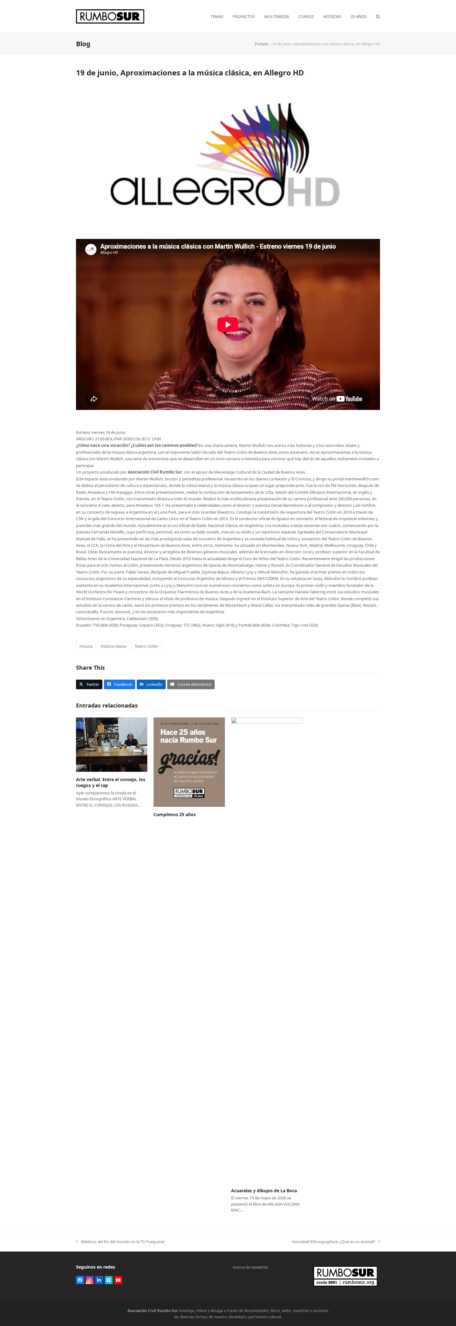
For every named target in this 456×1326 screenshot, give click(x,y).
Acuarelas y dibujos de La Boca (264, 1190)
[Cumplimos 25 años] (189, 761)
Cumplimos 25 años (175, 814)
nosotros (259, 1267)
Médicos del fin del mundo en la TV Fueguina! (120, 1242)
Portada (261, 44)
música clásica (113, 646)
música (85, 646)
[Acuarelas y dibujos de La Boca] (266, 949)
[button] (378, 16)
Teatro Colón (146, 646)
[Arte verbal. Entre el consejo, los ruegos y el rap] (111, 744)
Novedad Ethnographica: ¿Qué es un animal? (333, 1242)
